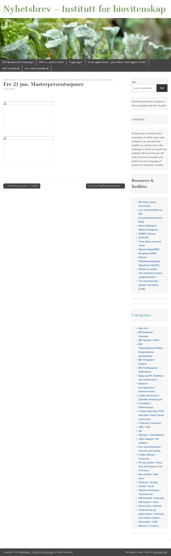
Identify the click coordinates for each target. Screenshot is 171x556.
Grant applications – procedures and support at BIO (117, 62)
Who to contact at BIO (51, 62)
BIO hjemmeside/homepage (18, 62)
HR (140, 431)
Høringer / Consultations (151, 435)
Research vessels (147, 269)
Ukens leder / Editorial (150, 506)
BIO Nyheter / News (37, 80)
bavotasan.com (160, 552)
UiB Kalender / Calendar (151, 498)
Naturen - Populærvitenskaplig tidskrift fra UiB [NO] (149, 261)
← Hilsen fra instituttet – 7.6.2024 (22, 186)
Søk (134, 82)
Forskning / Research (149, 423)
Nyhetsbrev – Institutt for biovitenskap (84, 9)
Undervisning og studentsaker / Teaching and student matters (80, 80)
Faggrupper (76, 62)
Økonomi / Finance (148, 525)
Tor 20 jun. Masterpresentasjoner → (105, 186)
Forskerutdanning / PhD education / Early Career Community (151, 415)
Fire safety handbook (37, 68)
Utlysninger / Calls (147, 521)
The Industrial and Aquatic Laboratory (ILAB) (148, 285)
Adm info (143, 328)
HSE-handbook (11, 68)
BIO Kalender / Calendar (15, 80)
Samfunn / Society (148, 482)
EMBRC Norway (146, 233)
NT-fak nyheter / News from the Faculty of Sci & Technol (150, 466)
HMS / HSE (144, 427)
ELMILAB (143, 237)
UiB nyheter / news (148, 502)
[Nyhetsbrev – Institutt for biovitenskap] (85, 29)
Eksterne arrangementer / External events (147, 387)
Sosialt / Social (146, 486)
